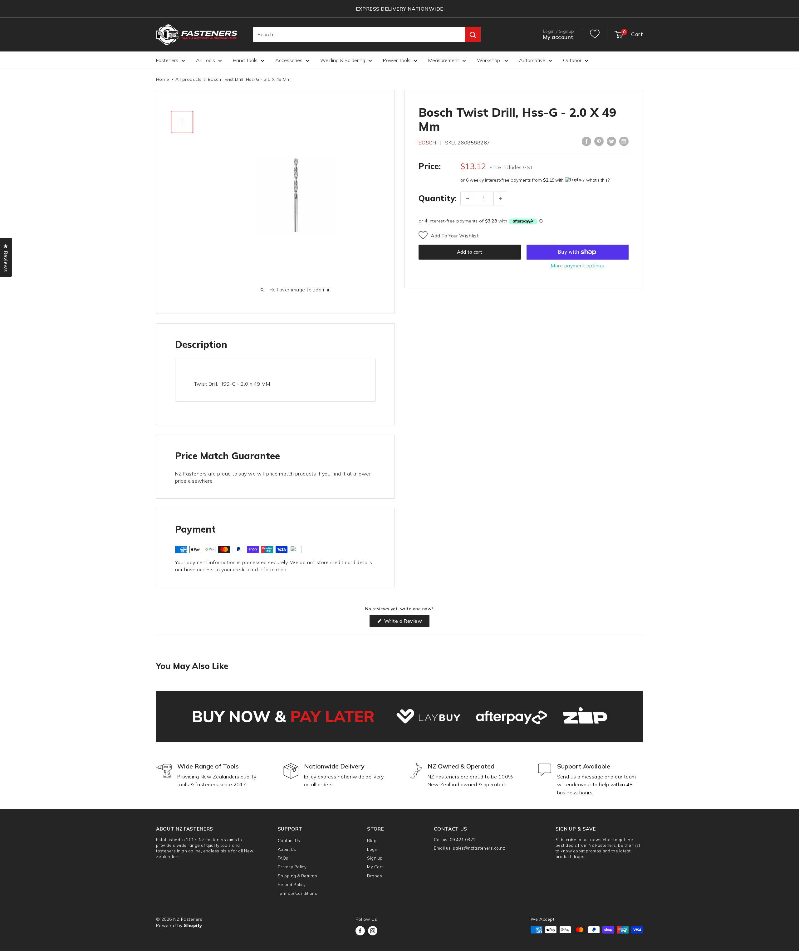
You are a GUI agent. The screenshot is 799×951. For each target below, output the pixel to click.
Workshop (489, 60)
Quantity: (438, 198)
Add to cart (469, 252)
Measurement (443, 60)
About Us (287, 849)
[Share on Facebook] (586, 141)
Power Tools (396, 60)
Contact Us (289, 840)
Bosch (427, 142)
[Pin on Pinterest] (599, 141)
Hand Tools (245, 60)
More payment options (577, 265)
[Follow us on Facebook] (360, 930)
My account (558, 37)
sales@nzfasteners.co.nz (479, 848)
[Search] (473, 34)
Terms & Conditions (297, 893)
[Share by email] (624, 141)
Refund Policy (292, 884)
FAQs (283, 858)
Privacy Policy (292, 866)
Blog (371, 840)
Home (162, 79)
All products (188, 79)
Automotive (532, 60)
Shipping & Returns (297, 875)
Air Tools (205, 60)
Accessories (288, 60)
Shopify (193, 925)
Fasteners (167, 60)
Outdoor (572, 60)
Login (372, 849)
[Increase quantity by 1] (500, 198)
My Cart (375, 866)
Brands (374, 875)
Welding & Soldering (342, 60)
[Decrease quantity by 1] (467, 198)
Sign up (374, 858)
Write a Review (406, 622)
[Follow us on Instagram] (372, 930)
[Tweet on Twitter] (611, 141)
